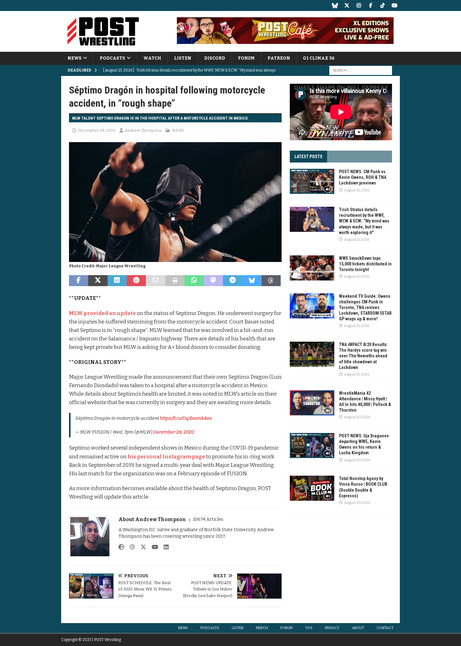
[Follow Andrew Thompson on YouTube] (152, 547)
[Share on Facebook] (78, 280)
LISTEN (182, 58)
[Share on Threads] (271, 280)
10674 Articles (208, 519)
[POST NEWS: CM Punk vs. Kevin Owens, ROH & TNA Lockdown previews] (312, 181)
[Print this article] (174, 280)
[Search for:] (360, 70)
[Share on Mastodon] (213, 280)
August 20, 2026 (357, 417)
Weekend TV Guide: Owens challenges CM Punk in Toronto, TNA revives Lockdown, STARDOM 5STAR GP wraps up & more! (365, 308)
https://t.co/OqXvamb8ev (186, 418)
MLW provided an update (102, 313)
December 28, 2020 (96, 130)
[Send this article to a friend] (155, 280)
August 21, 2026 (356, 190)
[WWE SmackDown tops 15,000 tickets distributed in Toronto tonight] (312, 267)
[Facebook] (370, 5)
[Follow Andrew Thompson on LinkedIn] (164, 547)
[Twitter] (346, 5)
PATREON (279, 58)
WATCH (152, 58)
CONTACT (385, 628)
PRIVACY (332, 628)
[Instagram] (358, 5)
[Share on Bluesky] (251, 280)
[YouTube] (394, 5)
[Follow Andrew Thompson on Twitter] (141, 547)
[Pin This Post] (136, 280)
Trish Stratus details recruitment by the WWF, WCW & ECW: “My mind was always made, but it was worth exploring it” (364, 221)
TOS (308, 628)
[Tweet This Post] (97, 280)
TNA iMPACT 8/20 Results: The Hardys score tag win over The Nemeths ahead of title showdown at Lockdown (363, 356)
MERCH (262, 628)
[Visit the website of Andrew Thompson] (121, 547)
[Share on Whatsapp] (194, 280)
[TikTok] (382, 5)
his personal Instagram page (166, 456)
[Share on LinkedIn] (117, 280)
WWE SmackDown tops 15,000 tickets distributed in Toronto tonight (365, 264)
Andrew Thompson (143, 130)
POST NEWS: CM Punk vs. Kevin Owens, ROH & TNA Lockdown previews (363, 177)
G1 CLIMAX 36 (319, 58)
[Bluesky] (334, 5)
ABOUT (358, 628)
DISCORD (214, 58)
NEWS (74, 58)
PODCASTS (112, 58)
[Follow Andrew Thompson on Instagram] (130, 547)
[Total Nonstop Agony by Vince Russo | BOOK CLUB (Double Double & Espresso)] (312, 488)
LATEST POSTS (308, 156)
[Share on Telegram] (232, 280)
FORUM (246, 58)
